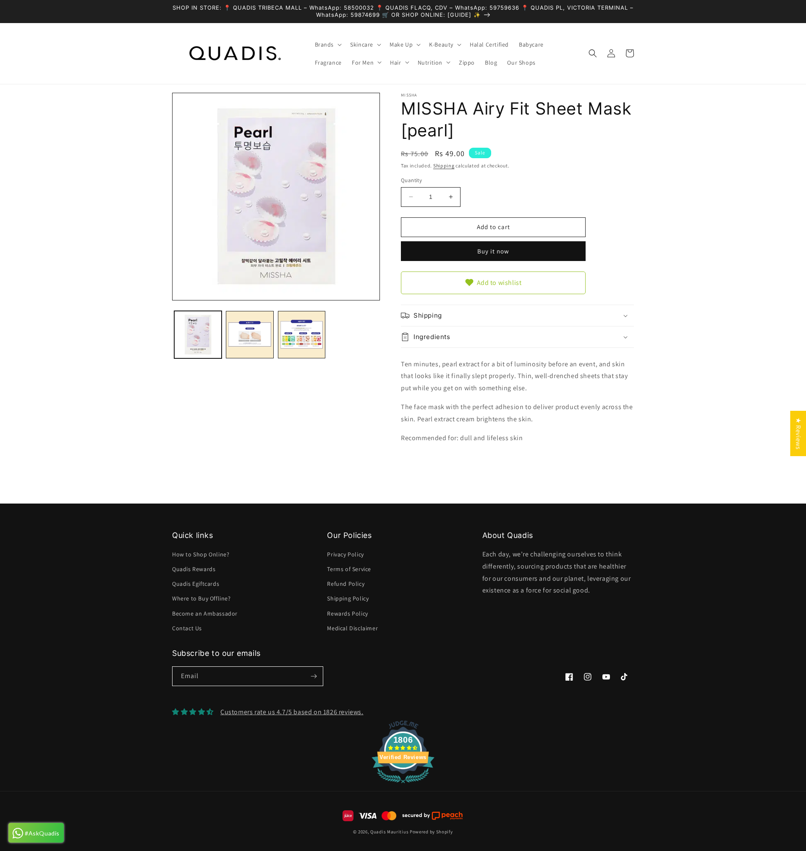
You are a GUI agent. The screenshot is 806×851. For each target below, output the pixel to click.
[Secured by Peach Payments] (432, 816)
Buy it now (493, 251)
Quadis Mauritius (389, 832)
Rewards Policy (347, 613)
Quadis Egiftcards (195, 583)
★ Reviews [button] (798, 433)
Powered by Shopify (431, 832)
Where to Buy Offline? (201, 598)
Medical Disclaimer (352, 628)
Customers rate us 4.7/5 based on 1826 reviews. (292, 711)
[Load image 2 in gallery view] (249, 334)
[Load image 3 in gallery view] (301, 334)
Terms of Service (349, 569)
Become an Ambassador (205, 613)
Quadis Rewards (193, 569)
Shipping (444, 165)
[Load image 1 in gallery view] (198, 334)
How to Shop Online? (200, 554)
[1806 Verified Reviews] (403, 784)
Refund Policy (345, 583)
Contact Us (187, 628)
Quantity (411, 180)
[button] (327, 44)
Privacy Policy (345, 554)
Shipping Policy (348, 598)
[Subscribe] (313, 676)
